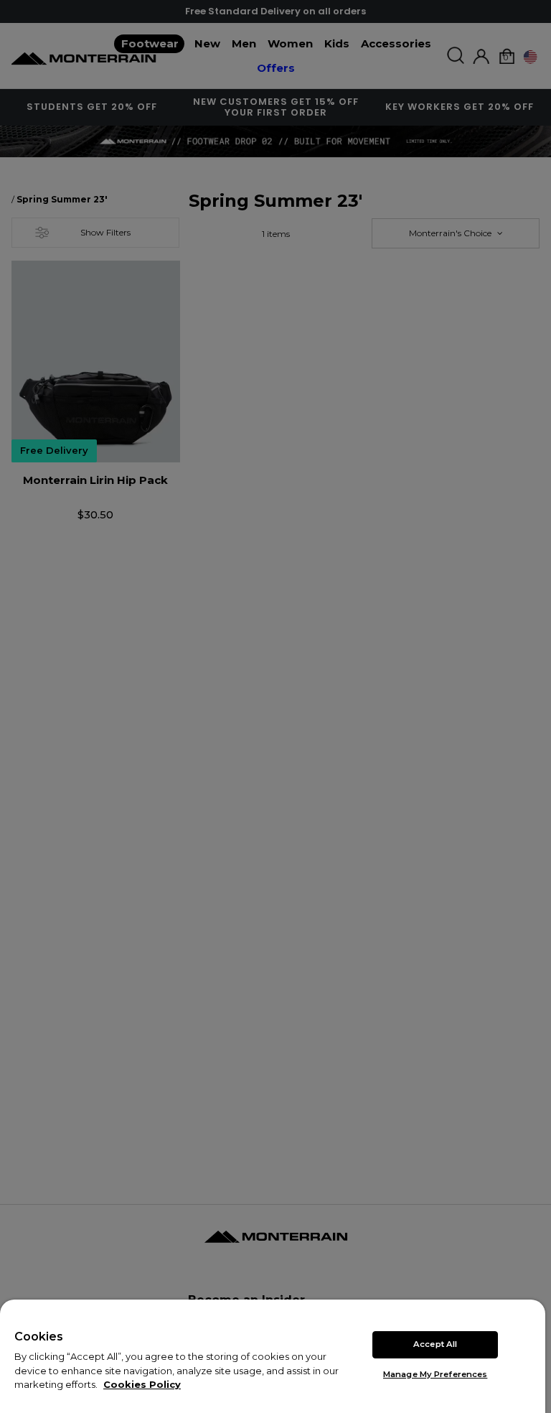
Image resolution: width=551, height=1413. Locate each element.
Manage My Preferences (435, 1374)
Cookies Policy (142, 1384)
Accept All (435, 1344)
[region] (272, 1356)
